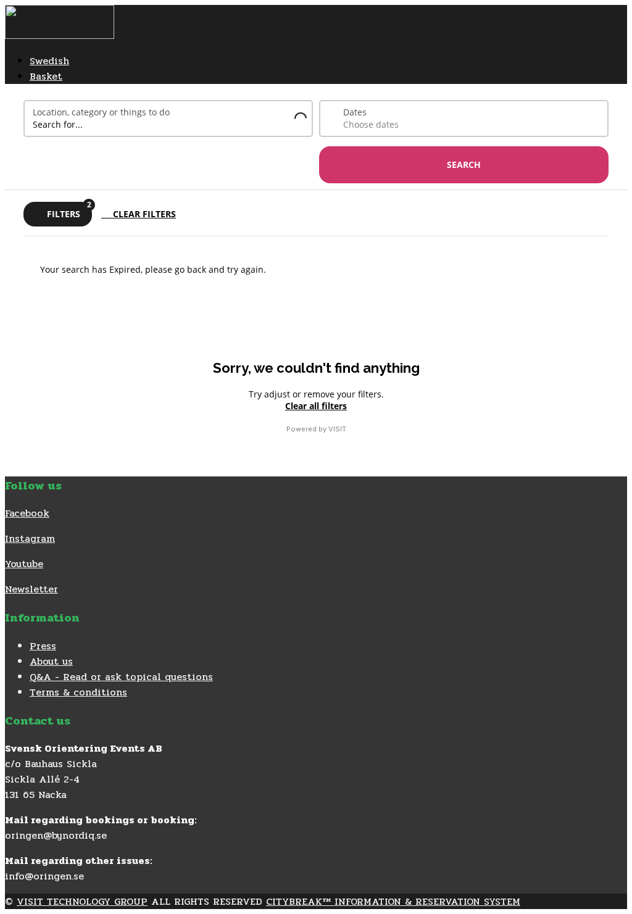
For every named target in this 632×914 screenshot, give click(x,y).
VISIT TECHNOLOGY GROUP (82, 901)
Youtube (24, 563)
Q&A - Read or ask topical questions (121, 676)
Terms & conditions (78, 692)
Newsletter (31, 589)
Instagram (30, 538)
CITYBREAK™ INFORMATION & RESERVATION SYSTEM (393, 901)
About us (51, 661)
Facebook (27, 513)
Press (43, 646)
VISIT (337, 429)
